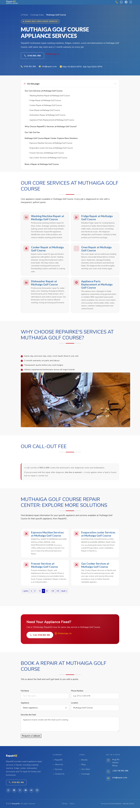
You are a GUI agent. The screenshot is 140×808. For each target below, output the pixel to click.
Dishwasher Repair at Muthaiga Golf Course (44, 283)
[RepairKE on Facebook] (14, 790)
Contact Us (59, 774)
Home (25, 15)
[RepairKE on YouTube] (25, 790)
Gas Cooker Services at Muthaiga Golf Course (95, 565)
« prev (25, 590)
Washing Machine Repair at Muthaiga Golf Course (47, 217)
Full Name (25, 691)
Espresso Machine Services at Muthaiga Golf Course (47, 534)
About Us (59, 764)
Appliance (25, 703)
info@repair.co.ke (49, 66)
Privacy (64, 803)
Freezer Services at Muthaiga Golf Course (44, 565)
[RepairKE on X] (20, 790)
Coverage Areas (37, 15)
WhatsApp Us (53, 53)
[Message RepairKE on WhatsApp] (121, 2)
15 (57, 590)
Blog (83, 764)
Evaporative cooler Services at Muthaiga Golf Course (98, 534)
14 (52, 590)
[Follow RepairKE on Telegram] (125, 2)
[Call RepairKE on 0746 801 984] (116, 2)
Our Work (85, 769)
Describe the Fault (28, 715)
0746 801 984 (30, 66)
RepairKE (58, 760)
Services (58, 769)
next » (64, 590)
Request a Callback (31, 735)
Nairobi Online (128, 803)
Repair (11, 755)
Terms (72, 803)
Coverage (85, 774)
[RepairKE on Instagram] (37, 790)
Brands (84, 760)
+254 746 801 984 (120, 770)
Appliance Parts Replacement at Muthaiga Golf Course (97, 284)
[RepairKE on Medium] (31, 790)
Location (74, 703)
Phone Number (77, 691)
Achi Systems (116, 803)
